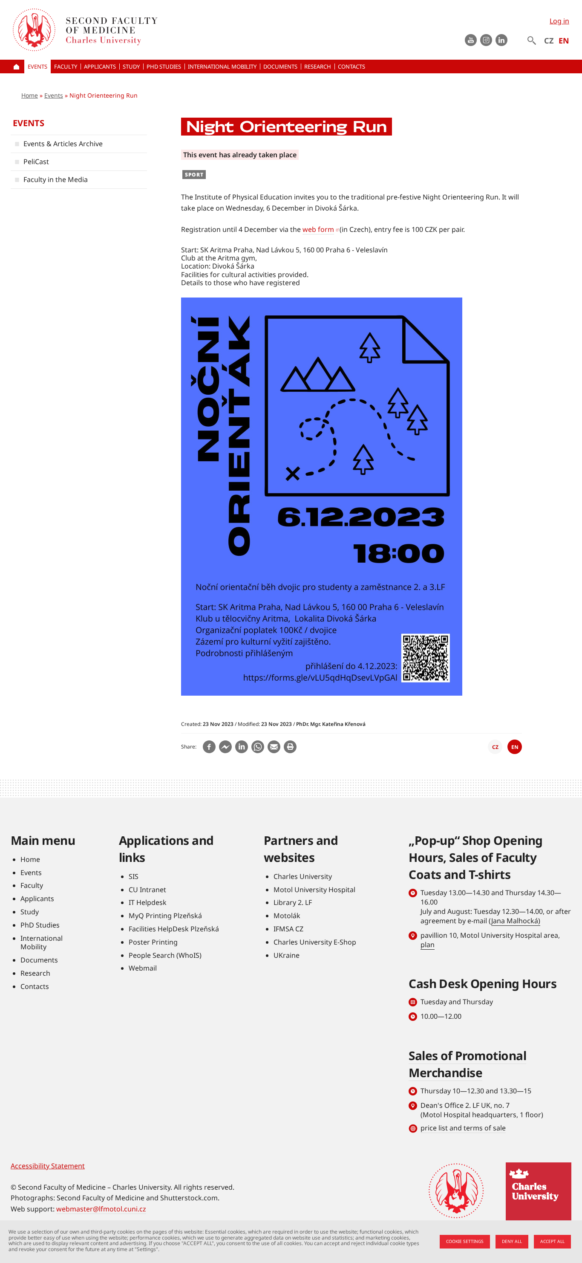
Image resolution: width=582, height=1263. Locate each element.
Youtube (471, 40)
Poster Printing (153, 942)
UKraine (287, 955)
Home (29, 95)
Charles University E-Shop (315, 942)
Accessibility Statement (48, 1166)
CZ (548, 40)
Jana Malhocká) (515, 920)
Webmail (143, 968)
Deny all (512, 1241)
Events (53, 95)
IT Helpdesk (148, 902)
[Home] (184, 30)
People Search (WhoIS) (165, 955)
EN (564, 40)
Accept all (552, 1241)
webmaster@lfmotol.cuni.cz (101, 1209)
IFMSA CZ (288, 929)
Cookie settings (465, 1241)
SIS (133, 876)
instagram (486, 40)
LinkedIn (501, 40)
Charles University (303, 876)
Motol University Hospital (314, 889)
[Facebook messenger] (225, 746)
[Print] (290, 746)
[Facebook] (209, 746)
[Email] (274, 746)
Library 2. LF (293, 902)
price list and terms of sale (463, 1128)
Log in (559, 21)
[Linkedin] (241, 746)
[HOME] (17, 66)
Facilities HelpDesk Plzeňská (174, 929)
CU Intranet (147, 889)
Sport (194, 174)
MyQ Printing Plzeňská (165, 915)
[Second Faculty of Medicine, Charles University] (34, 30)
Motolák (287, 915)
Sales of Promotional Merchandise (467, 1064)
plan (428, 944)
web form (318, 229)
